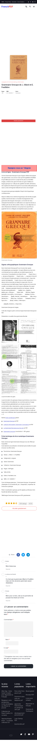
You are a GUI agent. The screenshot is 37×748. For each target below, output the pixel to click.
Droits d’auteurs (20, 2)
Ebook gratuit (30, 691)
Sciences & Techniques (29, 710)
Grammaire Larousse (9, 432)
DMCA (3, 2)
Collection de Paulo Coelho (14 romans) (7, 713)
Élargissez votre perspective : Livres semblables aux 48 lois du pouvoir (7, 704)
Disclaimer (14, 2)
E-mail (6, 648)
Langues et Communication (9, 82)
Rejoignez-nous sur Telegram (19, 168)
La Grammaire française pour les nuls (14, 428)
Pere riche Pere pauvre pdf (19, 692)
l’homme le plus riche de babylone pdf (19, 698)
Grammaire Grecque (9, 421)
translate (26, 6)
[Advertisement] (18, 34)
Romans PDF (30, 695)
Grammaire (20, 82)
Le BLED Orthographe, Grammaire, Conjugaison (16, 425)
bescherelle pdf (19, 724)
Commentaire (8, 620)
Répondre (8, 569)
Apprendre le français (30, 705)
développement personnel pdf (19, 714)
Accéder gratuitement (18, 121)
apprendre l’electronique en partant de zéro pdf (19, 707)
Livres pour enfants (29, 699)
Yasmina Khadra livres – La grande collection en (7, 721)
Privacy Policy (8, 2)
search (30, 6)
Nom (8, 640)
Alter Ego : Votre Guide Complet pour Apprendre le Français (7, 694)
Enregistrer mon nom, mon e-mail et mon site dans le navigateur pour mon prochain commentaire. (17, 659)
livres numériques (10, 418)
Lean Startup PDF (19, 720)
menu (34, 6)
